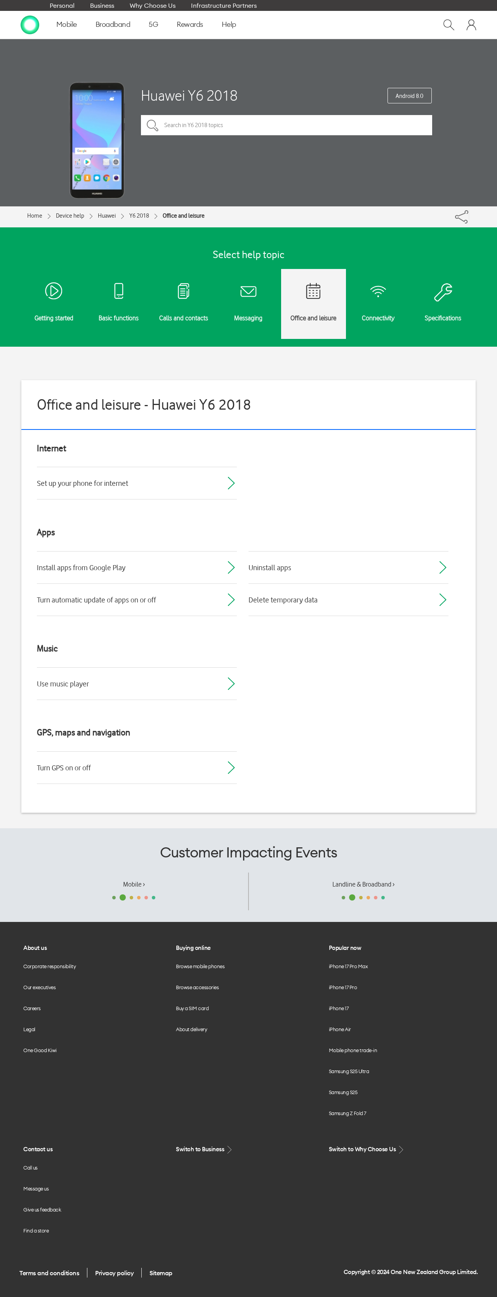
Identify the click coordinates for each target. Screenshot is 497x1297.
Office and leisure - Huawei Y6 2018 (144, 404)
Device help (70, 215)
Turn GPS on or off (64, 767)
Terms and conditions (49, 1273)
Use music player (63, 683)
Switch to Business (201, 1149)
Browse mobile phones (200, 966)
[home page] (30, 24)
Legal (29, 1029)
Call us (30, 1167)
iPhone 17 (339, 1008)
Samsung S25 (343, 1092)
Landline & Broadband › (363, 884)
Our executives (39, 987)
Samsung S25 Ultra (349, 1071)
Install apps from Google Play (81, 567)
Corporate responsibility (49, 966)
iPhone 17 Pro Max (348, 966)
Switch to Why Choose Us (363, 1149)
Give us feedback (42, 1209)
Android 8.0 (409, 96)
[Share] (469, 215)
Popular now (345, 947)
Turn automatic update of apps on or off (96, 599)
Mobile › (134, 884)
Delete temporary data (283, 599)
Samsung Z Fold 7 (347, 1113)
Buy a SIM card (192, 1008)
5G (153, 24)
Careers (32, 1008)
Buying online (193, 947)
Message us (36, 1188)
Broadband (113, 24)
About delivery (191, 1029)
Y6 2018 (139, 215)
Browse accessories (197, 987)
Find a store (36, 1230)
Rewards (190, 24)
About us (35, 947)
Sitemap (160, 1273)
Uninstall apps (269, 567)
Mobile (66, 24)
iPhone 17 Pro (343, 987)
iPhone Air (340, 1029)
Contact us (37, 1149)
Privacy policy (114, 1273)
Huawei (107, 215)
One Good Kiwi (40, 1050)
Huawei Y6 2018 (189, 95)
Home (34, 215)
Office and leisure (184, 215)
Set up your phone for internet (82, 483)
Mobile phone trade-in (353, 1050)
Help (229, 24)
